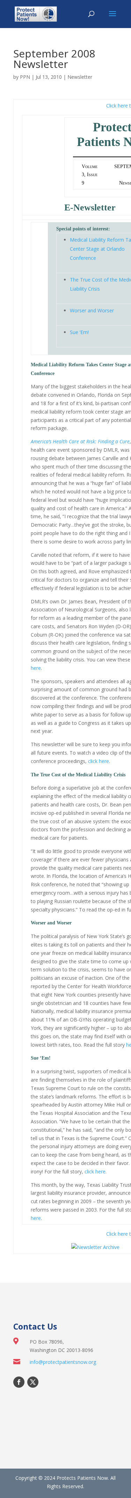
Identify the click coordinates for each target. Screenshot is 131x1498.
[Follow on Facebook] (18, 1382)
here (36, 668)
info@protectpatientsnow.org (63, 1362)
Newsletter (79, 77)
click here (98, 761)
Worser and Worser (92, 310)
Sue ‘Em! (79, 332)
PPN (25, 77)
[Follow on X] (32, 1382)
